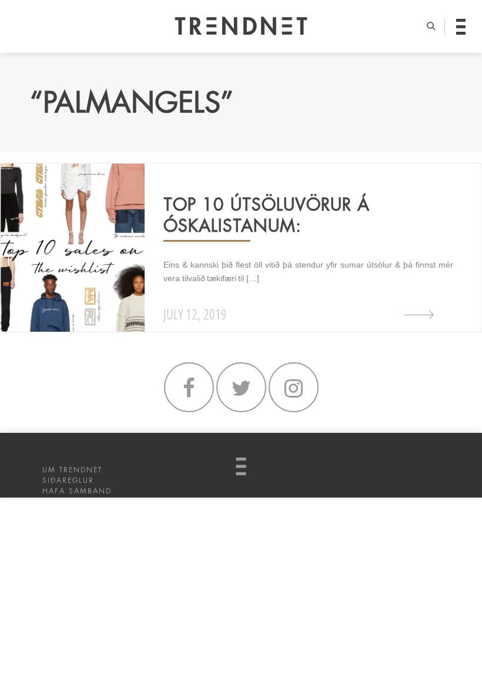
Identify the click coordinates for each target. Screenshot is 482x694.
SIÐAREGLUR (68, 480)
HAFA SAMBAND (77, 491)
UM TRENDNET (72, 470)
